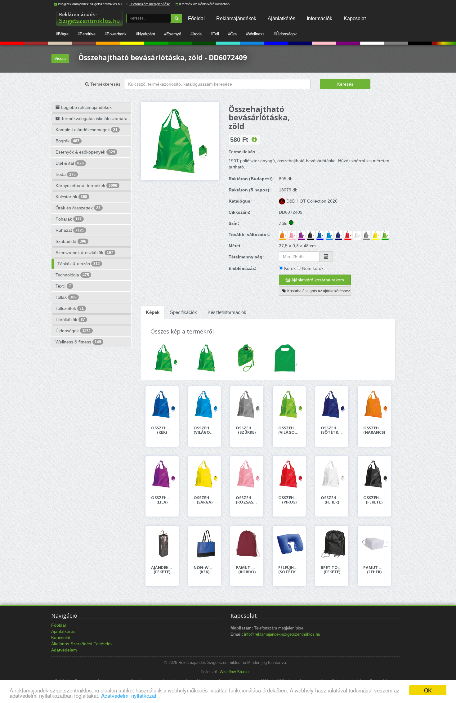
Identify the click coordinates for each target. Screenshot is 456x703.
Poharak (69, 219)
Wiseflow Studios (235, 672)
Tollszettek (70, 308)
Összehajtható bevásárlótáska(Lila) (162, 500)
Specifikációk (183, 312)
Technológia (72, 274)
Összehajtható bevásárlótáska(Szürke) (247, 430)
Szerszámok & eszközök (84, 252)
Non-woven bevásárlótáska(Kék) (205, 570)
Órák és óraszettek (78, 207)
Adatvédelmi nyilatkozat (128, 695)
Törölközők (70, 319)
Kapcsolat (355, 18)
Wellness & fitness (78, 341)
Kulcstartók (71, 196)
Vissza (60, 58)
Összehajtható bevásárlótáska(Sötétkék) (332, 430)
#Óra (232, 34)
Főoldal (196, 18)
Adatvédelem (64, 649)
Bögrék (67, 140)
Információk (319, 18)
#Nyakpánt (145, 34)
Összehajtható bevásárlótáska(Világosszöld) (289, 430)
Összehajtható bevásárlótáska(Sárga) (205, 500)
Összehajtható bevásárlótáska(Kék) (162, 430)
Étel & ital (70, 163)
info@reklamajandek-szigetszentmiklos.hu (90, 4)
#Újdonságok (285, 34)
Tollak (66, 297)
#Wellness (255, 34)
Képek (152, 312)
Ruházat (70, 230)
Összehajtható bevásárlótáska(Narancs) (374, 430)
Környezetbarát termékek (86, 185)
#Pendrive (87, 34)
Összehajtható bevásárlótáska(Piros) (289, 500)
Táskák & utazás (78, 263)
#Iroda (196, 34)
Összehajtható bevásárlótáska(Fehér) (332, 500)
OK (427, 690)
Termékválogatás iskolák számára (93, 118)
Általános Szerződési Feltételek (82, 643)
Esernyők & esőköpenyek (85, 152)
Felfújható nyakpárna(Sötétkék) (289, 570)
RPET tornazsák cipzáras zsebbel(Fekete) (332, 570)
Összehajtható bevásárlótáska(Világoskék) (205, 430)
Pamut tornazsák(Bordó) (247, 570)
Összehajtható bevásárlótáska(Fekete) (374, 500)
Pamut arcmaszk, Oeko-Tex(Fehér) (374, 570)
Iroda (66, 174)
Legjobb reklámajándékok (86, 107)
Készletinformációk (227, 312)
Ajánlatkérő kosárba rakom (317, 279)
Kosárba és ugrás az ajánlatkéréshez (318, 291)
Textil (63, 286)
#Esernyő (172, 34)
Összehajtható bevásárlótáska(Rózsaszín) (247, 500)
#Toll (215, 34)
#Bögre (62, 34)
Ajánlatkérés (281, 18)
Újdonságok (73, 330)
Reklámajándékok (236, 18)
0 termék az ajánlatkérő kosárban (204, 4)
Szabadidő (71, 241)
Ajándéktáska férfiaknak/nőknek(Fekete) (162, 570)
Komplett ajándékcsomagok (87, 129)
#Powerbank (116, 34)
